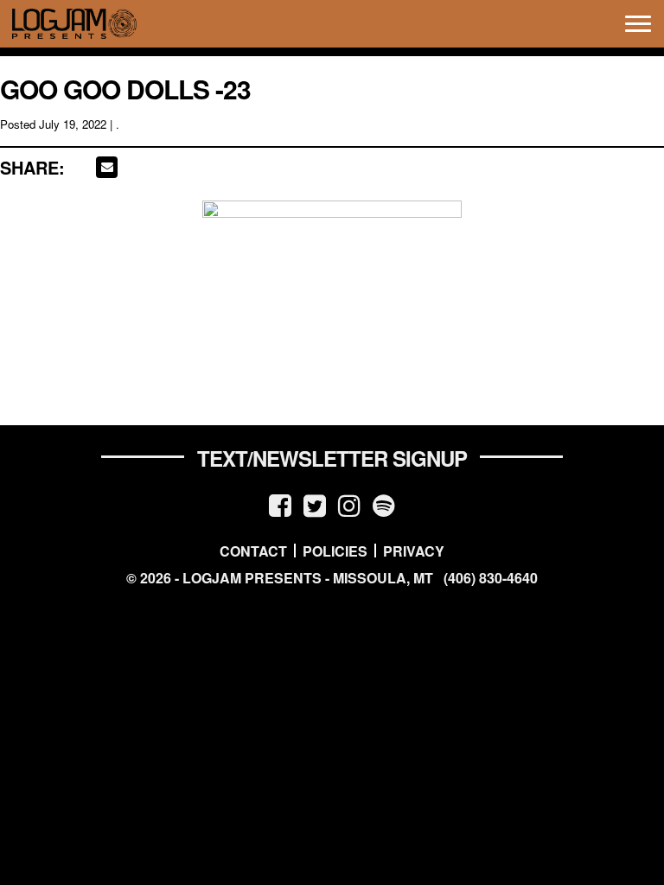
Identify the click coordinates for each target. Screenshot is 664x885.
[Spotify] (383, 504)
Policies (335, 550)
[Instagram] (349, 504)
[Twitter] (314, 504)
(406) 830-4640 (491, 578)
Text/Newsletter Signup (332, 458)
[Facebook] (280, 504)
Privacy (413, 550)
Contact (253, 550)
